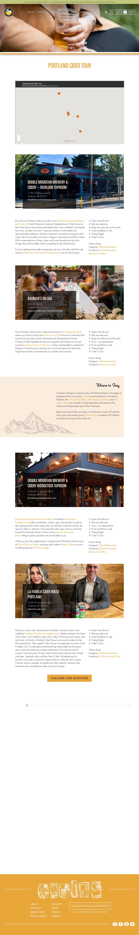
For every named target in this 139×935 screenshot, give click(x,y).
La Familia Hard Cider (109, 656)
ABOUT (31, 12)
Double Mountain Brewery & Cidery (102, 251)
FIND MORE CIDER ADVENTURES (69, 678)
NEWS (40, 12)
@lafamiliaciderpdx (108, 653)
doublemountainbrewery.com (42, 199)
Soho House (93, 399)
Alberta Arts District (31, 252)
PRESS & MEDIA (39, 916)
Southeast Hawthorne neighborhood (42, 633)
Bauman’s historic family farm (36, 345)
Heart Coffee (67, 544)
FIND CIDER (52, 12)
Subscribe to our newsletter (90, 906)
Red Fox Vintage (41, 547)
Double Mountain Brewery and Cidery (34, 519)
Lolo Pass (104, 399)
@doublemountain (108, 246)
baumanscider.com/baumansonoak (45, 310)
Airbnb (85, 396)
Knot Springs (91, 415)
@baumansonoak (107, 361)
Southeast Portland (72, 331)
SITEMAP (56, 916)
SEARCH (56, 912)
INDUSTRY (84, 12)
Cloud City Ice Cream (28, 544)
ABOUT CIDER (38, 912)
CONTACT (36, 908)
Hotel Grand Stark (77, 399)
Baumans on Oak (107, 364)
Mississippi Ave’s (52, 252)
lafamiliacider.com (37, 609)
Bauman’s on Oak (52, 335)
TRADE (74, 12)
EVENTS (63, 12)
